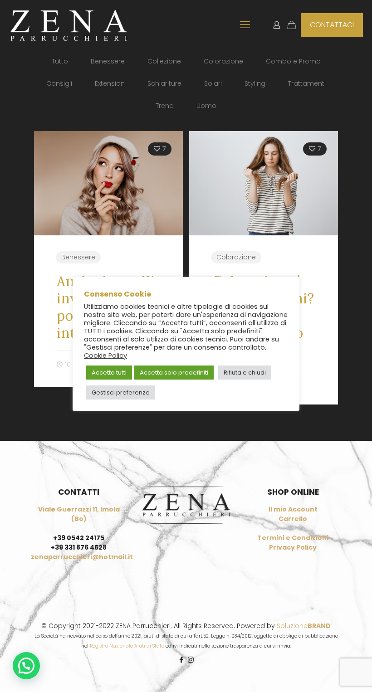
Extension (110, 83)
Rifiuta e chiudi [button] (245, 372)
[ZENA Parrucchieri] (68, 25)
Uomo (206, 105)
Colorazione (223, 61)
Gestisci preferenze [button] (121, 392)
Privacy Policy (293, 547)
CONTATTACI (332, 24)
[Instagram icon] (190, 659)
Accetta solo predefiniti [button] (174, 372)
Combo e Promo (293, 61)
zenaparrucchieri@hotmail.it (82, 556)
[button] (26, 665)
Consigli (59, 83)
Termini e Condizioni (292, 537)
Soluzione (304, 625)
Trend (165, 105)
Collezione (164, 61)
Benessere (108, 61)
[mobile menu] (245, 25)
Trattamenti (307, 83)
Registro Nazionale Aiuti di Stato (127, 646)
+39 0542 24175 (78, 537)
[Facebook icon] (181, 659)
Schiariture (164, 83)
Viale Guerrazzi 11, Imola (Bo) (79, 514)
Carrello (293, 518)
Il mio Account (293, 509)
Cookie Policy (105, 355)
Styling (255, 83)
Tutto (60, 61)
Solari (213, 83)
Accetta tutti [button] (109, 372)
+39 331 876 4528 (79, 547)
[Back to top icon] (328, 673)
